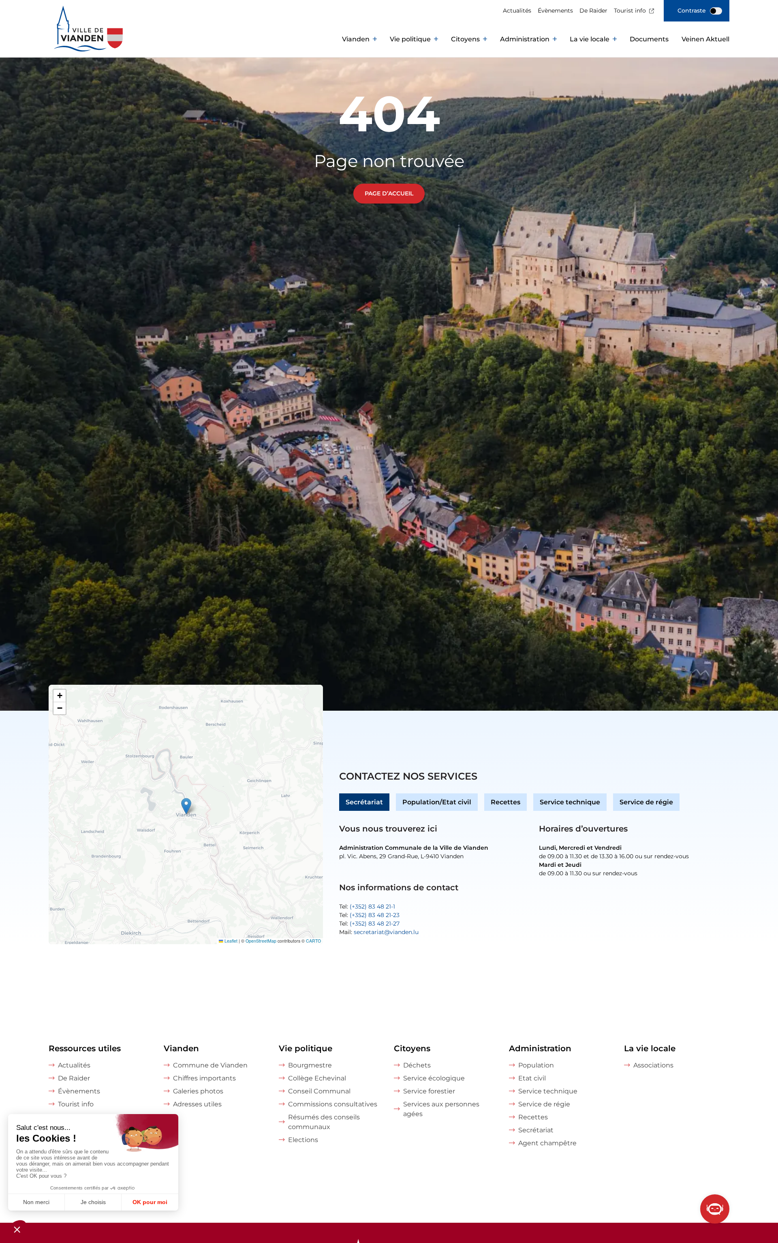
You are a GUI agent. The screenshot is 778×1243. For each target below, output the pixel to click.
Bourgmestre (310, 1065)
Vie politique (410, 39)
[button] (186, 806)
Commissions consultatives (332, 1104)
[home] (73, 39)
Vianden (356, 39)
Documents (649, 39)
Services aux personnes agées (441, 1109)
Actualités (517, 10)
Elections (303, 1140)
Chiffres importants (204, 1078)
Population (536, 1065)
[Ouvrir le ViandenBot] (714, 1209)
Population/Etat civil (436, 802)
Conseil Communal (319, 1091)
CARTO (313, 941)
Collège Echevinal (317, 1078)
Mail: (379, 932)
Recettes (505, 802)
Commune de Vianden (210, 1065)
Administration (524, 39)
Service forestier (429, 1091)
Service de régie (646, 802)
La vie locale (589, 39)
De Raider (593, 10)
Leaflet (230, 941)
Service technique (570, 802)
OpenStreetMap (261, 941)
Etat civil (532, 1078)
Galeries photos (198, 1091)
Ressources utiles (85, 1048)
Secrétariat (364, 802)
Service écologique (434, 1078)
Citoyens (465, 39)
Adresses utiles (197, 1104)
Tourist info (630, 10)
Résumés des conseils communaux (324, 1122)
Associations (653, 1065)
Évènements (555, 10)
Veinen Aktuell (705, 39)
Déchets (417, 1065)
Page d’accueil (389, 193)
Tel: (367, 906)
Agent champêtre (547, 1143)
